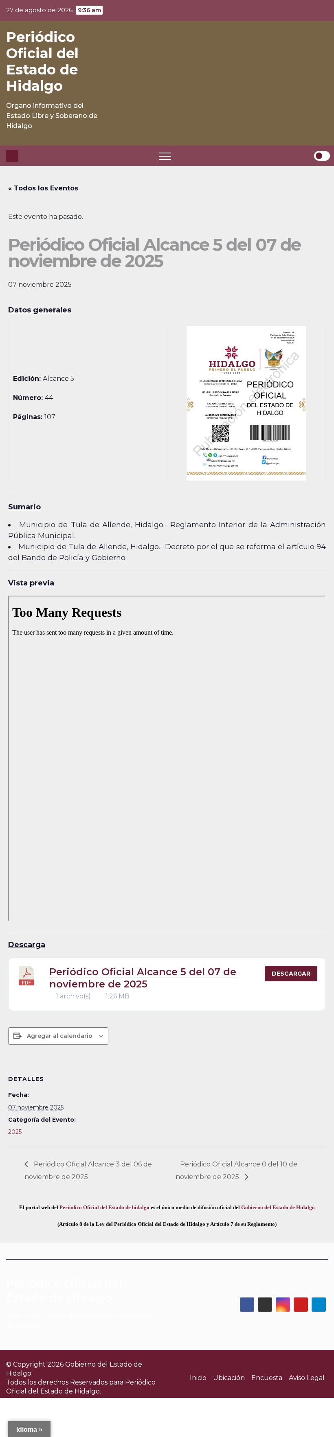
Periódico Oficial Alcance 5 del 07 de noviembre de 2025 (142, 978)
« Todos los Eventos (43, 188)
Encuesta (266, 1378)
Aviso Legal (307, 1378)
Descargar (291, 973)
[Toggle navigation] (165, 156)
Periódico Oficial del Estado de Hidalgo (42, 61)
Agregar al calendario (59, 1036)
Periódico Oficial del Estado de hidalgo (104, 1207)
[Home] (12, 156)
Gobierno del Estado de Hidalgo (278, 1207)
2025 (15, 1132)
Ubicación (229, 1378)
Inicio (198, 1378)
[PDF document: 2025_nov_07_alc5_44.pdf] (167, 758)
